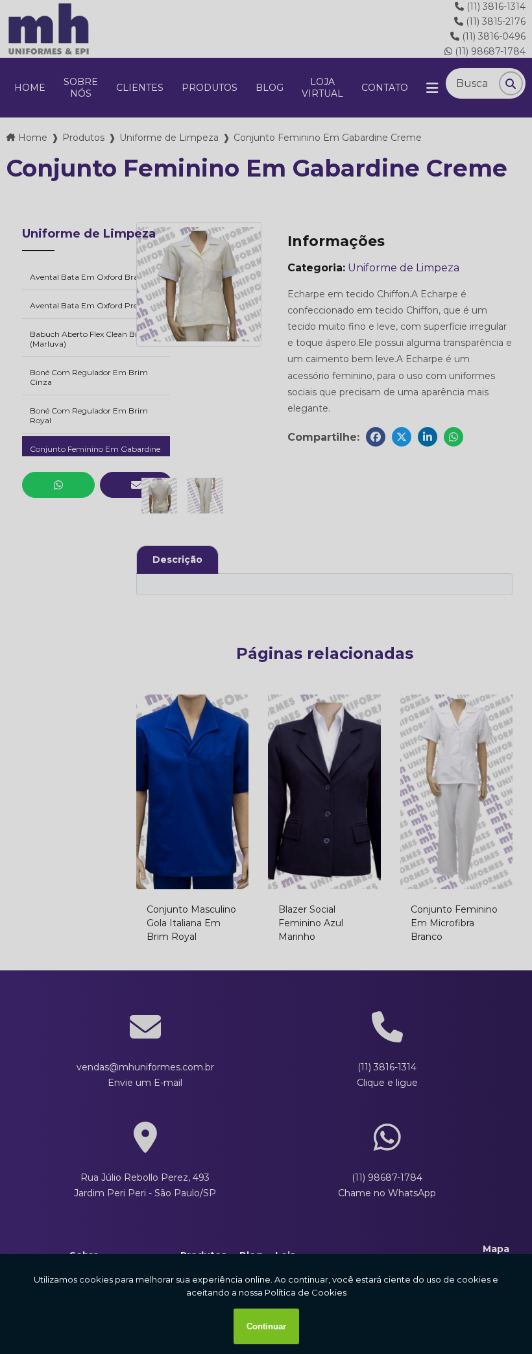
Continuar (266, 1326)
